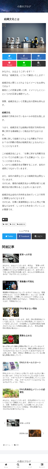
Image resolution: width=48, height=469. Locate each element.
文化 (13, 224)
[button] (43, 308)
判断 (6, 224)
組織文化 (22, 224)
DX (6, 219)
